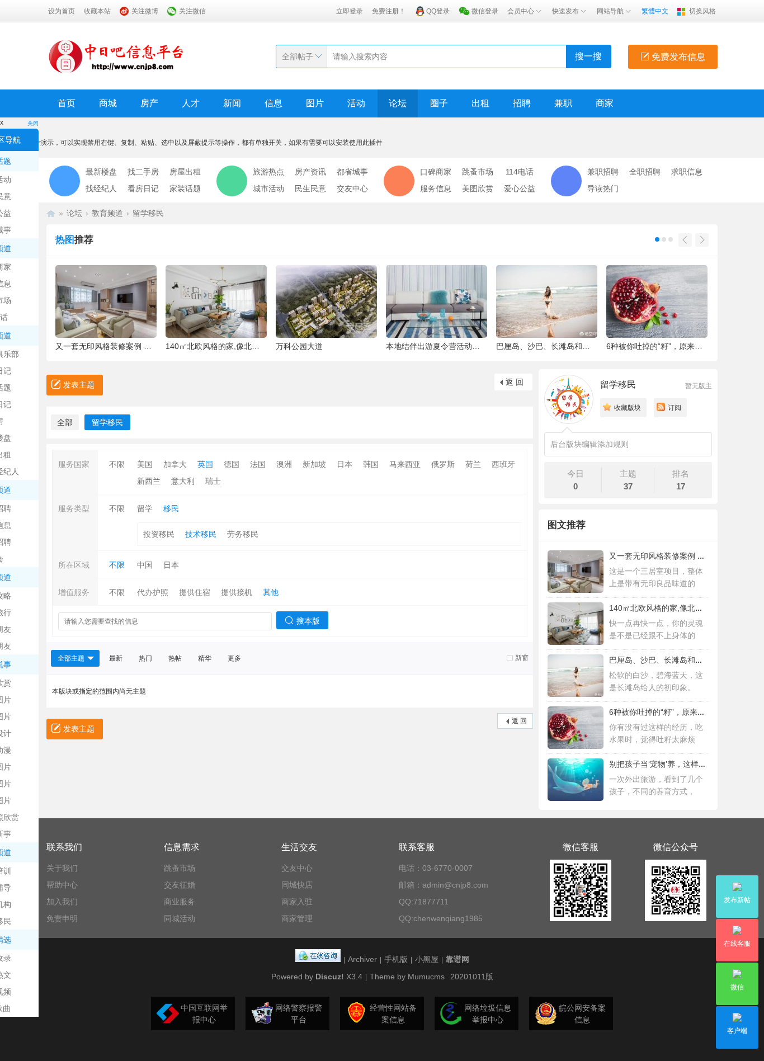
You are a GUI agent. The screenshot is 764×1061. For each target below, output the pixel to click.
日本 (344, 464)
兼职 (563, 103)
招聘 (522, 103)
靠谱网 (457, 959)
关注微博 (144, 11)
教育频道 (107, 213)
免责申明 (62, 918)
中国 (145, 564)
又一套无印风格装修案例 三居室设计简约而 (684, 555)
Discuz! (329, 976)
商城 (108, 103)
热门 (145, 658)
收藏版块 (627, 408)
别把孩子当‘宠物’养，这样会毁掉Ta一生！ (681, 764)
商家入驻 (297, 901)
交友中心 (352, 188)
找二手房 (143, 171)
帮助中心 (62, 884)
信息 (273, 103)
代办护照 (152, 592)
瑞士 (213, 481)
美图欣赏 (477, 188)
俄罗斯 (443, 464)
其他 (271, 592)
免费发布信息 (677, 57)
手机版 (396, 959)
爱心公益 (519, 188)
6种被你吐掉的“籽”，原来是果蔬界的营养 (680, 712)
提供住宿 (194, 592)
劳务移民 (242, 534)
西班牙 (503, 464)
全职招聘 (645, 171)
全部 (65, 422)
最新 (115, 658)
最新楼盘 (101, 171)
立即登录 (349, 11)
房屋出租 (185, 171)
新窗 (522, 658)
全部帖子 (297, 56)
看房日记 (143, 188)
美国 (145, 464)
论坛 (398, 103)
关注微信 (192, 11)
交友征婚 (179, 884)
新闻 (232, 103)
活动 (356, 103)
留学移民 (148, 213)
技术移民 (200, 534)
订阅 (674, 408)
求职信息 (686, 171)
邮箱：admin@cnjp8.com (443, 884)
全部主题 (71, 658)
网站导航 (610, 11)
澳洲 (284, 464)
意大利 (183, 481)
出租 (480, 103)
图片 (315, 103)
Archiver (362, 959)
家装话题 (185, 188)
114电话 (520, 171)
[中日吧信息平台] (116, 56)
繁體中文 (655, 11)
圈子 (439, 103)
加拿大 (175, 464)
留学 (145, 508)
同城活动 (179, 918)
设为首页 (61, 11)
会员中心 (520, 11)
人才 (191, 103)
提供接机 (236, 592)
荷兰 (473, 464)
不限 (117, 464)
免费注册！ (388, 11)
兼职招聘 (603, 171)
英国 (205, 464)
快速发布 (565, 11)
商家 (605, 103)
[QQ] (318, 959)
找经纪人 (101, 188)
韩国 (371, 464)
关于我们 (62, 868)
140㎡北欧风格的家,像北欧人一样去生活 (679, 607)
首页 (67, 103)
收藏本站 (97, 11)
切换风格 (702, 11)
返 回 (515, 382)
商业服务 (179, 901)
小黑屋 (426, 959)
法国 (258, 464)
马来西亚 (405, 464)
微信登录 (484, 11)
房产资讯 (310, 171)
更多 (234, 658)
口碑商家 (435, 171)
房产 (149, 103)
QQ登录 (438, 11)
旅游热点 (268, 171)
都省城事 (352, 171)
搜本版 (308, 620)
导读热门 (603, 188)
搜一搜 (588, 56)
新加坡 (314, 464)
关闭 (33, 123)
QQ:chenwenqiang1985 (441, 918)
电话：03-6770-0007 (436, 868)
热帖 (175, 658)
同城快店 (297, 884)
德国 (231, 464)
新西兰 (149, 481)
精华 (204, 658)
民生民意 (310, 188)
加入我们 (62, 901)
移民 (171, 508)
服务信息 (435, 188)
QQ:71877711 (424, 901)
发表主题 (79, 384)
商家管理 (297, 918)
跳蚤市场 (477, 171)
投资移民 (159, 534)
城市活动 (268, 188)
